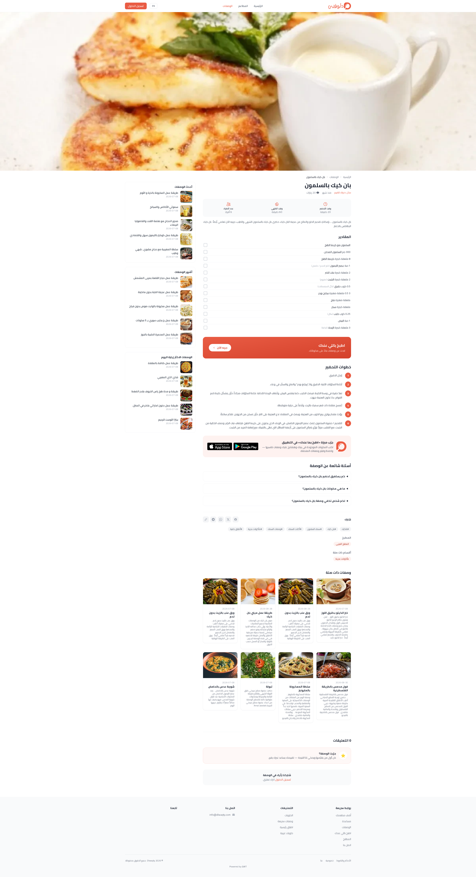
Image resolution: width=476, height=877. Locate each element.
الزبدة (331, 327)
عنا (321, 860)
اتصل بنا (347, 845)
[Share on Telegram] (213, 519)
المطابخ (347, 839)
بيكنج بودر (323, 293)
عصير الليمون (337, 265)
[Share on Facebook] (236, 519)
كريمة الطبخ (327, 258)
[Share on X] (228, 519)
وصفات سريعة (285, 821)
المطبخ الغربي (342, 544)
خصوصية (330, 860)
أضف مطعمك (343, 815)
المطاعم (243, 6)
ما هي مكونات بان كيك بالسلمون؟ (324, 488)
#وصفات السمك (275, 529)
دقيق (337, 286)
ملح (333, 300)
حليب (336, 313)
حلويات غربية (286, 833)
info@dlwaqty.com (220, 815)
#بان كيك (332, 529)
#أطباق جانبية (236, 529)
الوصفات (227, 6)
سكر (334, 307)
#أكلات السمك (294, 529)
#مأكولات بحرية (255, 529)
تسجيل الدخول (136, 6)
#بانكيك (345, 529)
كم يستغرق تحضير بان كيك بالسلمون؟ (321, 476)
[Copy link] (206, 519)
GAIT (244, 866)
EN (153, 6)
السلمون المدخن (333, 252)
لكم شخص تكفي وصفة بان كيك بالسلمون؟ (318, 501)
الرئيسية (258, 6)
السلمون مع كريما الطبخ (337, 245)
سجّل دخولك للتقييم (342, 192)
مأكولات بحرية (342, 559)
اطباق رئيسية (286, 827)
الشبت (331, 279)
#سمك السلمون (314, 529)
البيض (341, 320)
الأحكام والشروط (344, 860)
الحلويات (289, 815)
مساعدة (346, 821)
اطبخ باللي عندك (343, 833)
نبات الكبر (329, 272)
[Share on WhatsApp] (221, 519)
